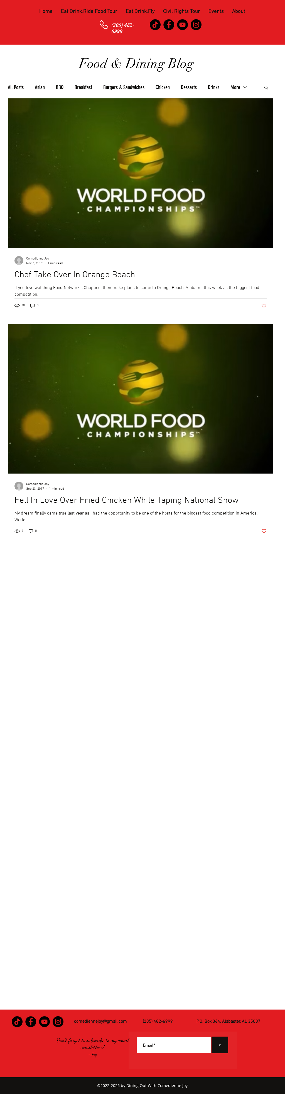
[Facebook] (168, 24)
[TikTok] (155, 24)
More (235, 87)
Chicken (163, 87)
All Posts (16, 87)
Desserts (189, 87)
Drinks (213, 87)
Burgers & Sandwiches (123, 87)
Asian (40, 87)
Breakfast (83, 87)
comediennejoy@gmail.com (100, 1021)
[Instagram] (196, 24)
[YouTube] (182, 24)
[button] (89, 11)
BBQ (59, 87)
